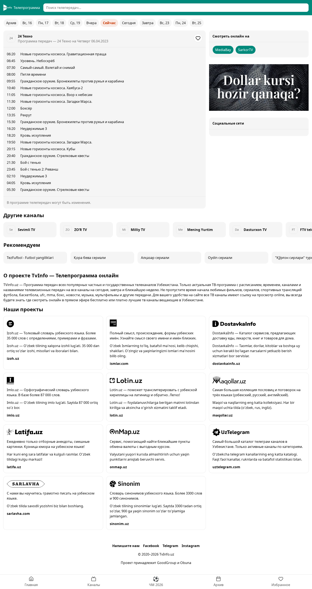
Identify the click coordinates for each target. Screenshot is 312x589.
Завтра (147, 23)
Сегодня (129, 23)
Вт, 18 (59, 23)
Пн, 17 (43, 23)
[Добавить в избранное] (198, 38)
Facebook (151, 545)
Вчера (91, 23)
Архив (11, 23)
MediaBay (223, 49)
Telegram (170, 545)
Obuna (185, 562)
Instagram (191, 545)
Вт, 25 (196, 23)
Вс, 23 (164, 23)
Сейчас (109, 23)
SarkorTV (245, 49)
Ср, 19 (75, 23)
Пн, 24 (181, 23)
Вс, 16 (27, 23)
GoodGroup (166, 562)
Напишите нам (126, 545)
